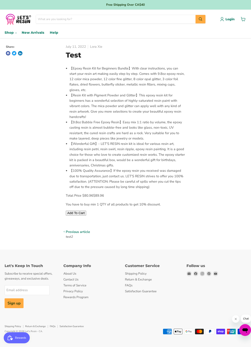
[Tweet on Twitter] (14, 53)
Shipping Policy (136, 273)
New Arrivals (33, 33)
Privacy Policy (73, 291)
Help (54, 33)
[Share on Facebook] (8, 53)
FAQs (128, 285)
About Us (69, 273)
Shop (10, 33)
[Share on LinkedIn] (20, 53)
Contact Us (70, 279)
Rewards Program (75, 297)
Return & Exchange (138, 279)
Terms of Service (74, 285)
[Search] (200, 19)
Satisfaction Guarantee (141, 291)
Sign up (14, 303)
